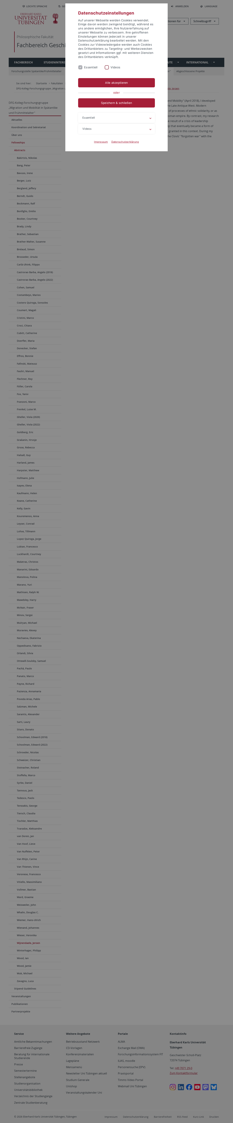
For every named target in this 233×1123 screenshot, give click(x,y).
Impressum (101, 141)
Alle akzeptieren (116, 82)
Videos (115, 67)
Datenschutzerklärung (125, 141)
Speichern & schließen (116, 103)
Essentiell (91, 67)
